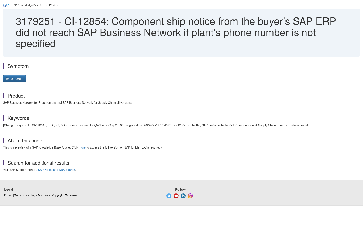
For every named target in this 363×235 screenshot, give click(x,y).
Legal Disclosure (40, 195)
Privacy (8, 195)
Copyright (57, 195)
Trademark (71, 195)
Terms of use (21, 195)
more (82, 147)
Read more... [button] (14, 79)
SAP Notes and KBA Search (56, 169)
